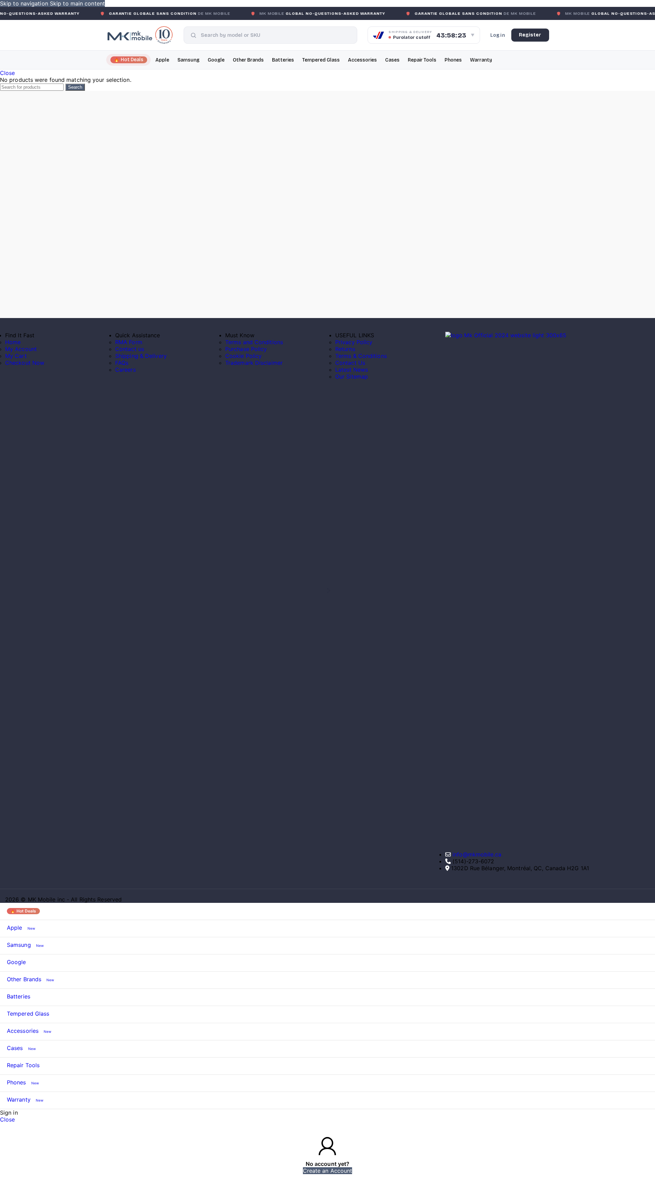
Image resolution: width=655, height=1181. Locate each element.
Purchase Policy (246, 349)
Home (13, 342)
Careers (125, 369)
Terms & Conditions (361, 355)
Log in (497, 35)
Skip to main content (77, 3)
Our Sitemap (351, 376)
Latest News (351, 369)
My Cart (16, 355)
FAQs (121, 362)
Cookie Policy (243, 355)
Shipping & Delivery (141, 355)
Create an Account (327, 1170)
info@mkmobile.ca (476, 854)
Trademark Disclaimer (254, 362)
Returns (345, 349)
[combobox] (275, 35)
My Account (21, 349)
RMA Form (128, 342)
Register (530, 35)
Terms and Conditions (254, 342)
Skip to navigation (25, 3)
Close (7, 72)
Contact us (129, 349)
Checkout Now (24, 362)
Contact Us (350, 362)
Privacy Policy (353, 342)
